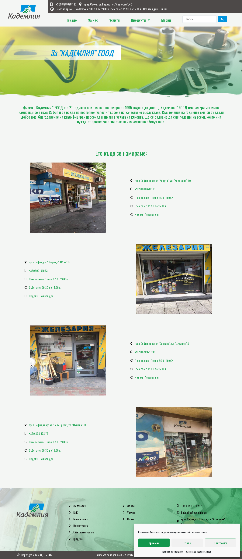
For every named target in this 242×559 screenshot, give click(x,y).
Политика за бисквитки (172, 551)
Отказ (187, 543)
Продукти (138, 20)
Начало (71, 20)
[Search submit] (222, 19)
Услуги (114, 20)
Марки (166, 20)
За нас (93, 20)
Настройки (220, 543)
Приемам (154, 543)
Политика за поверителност (198, 551)
